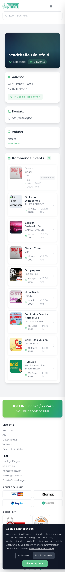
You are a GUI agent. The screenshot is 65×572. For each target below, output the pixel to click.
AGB (5, 435)
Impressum (9, 430)
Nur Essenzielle (43, 555)
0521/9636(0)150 (22, 118)
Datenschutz (10, 439)
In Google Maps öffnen (27, 96)
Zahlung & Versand (13, 475)
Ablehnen (23, 555)
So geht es (9, 466)
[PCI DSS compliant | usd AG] (41, 523)
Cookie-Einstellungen (14, 480)
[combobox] (32, 15)
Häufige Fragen (11, 461)
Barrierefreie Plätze (13, 449)
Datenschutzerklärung (41, 548)
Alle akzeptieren (35, 563)
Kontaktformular (12, 470)
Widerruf (7, 444)
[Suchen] (59, 6)
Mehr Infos (14, 143)
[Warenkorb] (50, 6)
